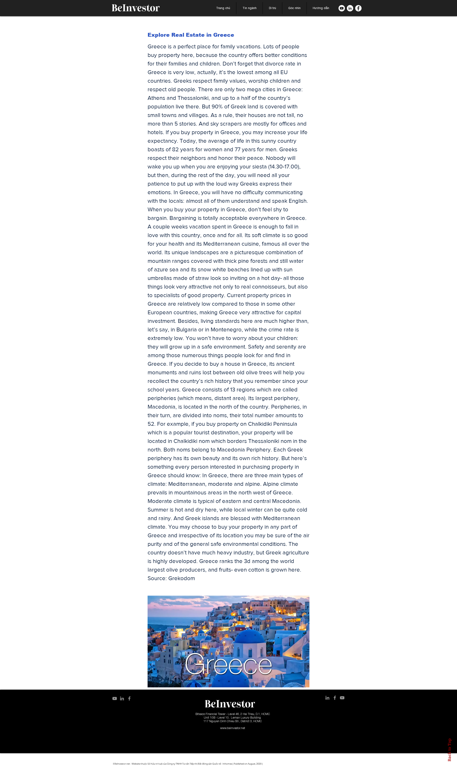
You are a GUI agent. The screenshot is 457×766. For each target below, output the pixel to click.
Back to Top (449, 749)
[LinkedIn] (350, 8)
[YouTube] (114, 698)
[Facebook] (358, 8)
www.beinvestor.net (232, 728)
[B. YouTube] (341, 8)
